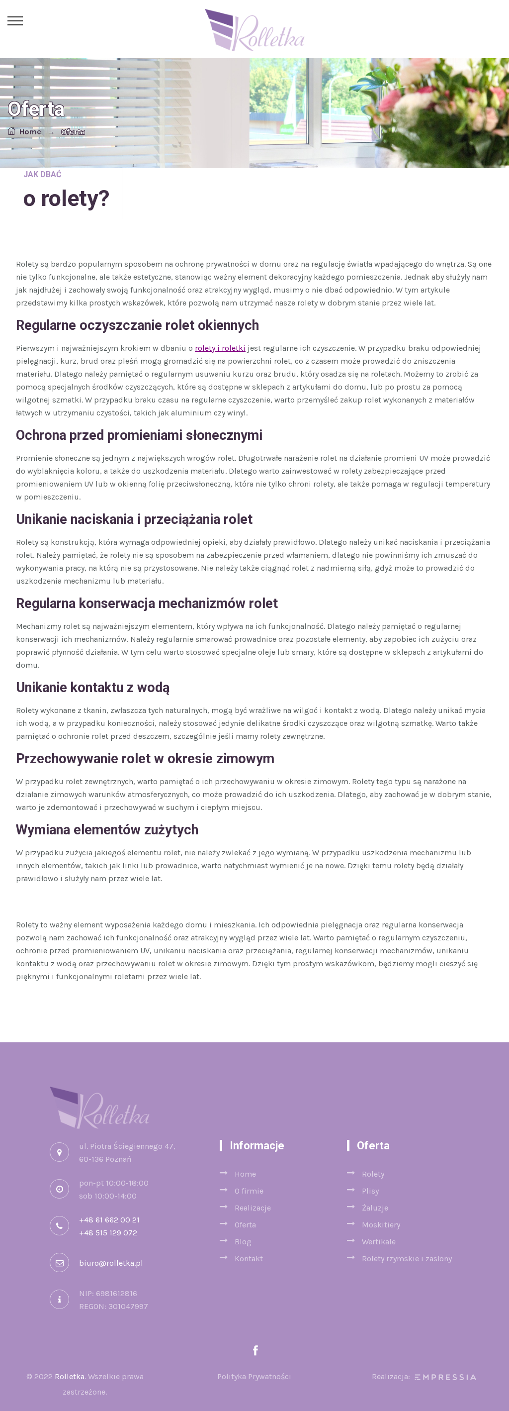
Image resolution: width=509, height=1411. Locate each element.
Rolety (373, 1174)
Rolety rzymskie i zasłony (407, 1258)
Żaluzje (375, 1207)
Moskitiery (381, 1224)
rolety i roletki (220, 348)
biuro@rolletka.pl (111, 1263)
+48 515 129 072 (108, 1232)
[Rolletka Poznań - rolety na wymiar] (255, 29)
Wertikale (379, 1241)
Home (28, 131)
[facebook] (255, 1351)
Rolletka (70, 1376)
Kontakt (249, 1258)
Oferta (245, 1224)
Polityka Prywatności (254, 1376)
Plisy (370, 1191)
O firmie (249, 1191)
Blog (243, 1241)
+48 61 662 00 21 (109, 1219)
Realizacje (253, 1207)
